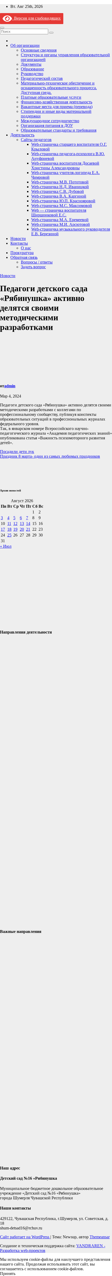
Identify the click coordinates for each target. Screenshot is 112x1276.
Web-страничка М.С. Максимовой (61, 205)
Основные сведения (39, 50)
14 (28, 523)
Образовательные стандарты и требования (58, 130)
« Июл (5, 546)
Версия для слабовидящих (36, 18)
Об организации (25, 45)
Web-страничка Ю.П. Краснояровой (63, 201)
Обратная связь (24, 257)
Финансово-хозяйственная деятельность (56, 102)
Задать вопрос (33, 267)
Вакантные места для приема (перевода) (56, 106)
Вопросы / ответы (37, 262)
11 (9, 523)
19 (15, 529)
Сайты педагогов (36, 139)
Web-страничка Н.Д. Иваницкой (60, 186)
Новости (18, 238)
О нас (26, 248)
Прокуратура (22, 252)
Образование (32, 69)
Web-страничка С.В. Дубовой (57, 191)
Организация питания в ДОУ (47, 125)
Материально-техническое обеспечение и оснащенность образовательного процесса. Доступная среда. (59, 88)
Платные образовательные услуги (51, 97)
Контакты (19, 243)
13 (22, 523)
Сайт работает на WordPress (25, 1237)
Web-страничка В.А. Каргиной (58, 196)
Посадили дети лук (17, 451)
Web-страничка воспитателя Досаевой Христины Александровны (65, 165)
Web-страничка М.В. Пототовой (60, 182)
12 (15, 523)
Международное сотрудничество (50, 121)
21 (28, 529)
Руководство (32, 73)
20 (22, 529)
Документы (31, 64)
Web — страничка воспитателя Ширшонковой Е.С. (58, 212)
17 (3, 529)
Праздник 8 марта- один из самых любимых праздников (50, 456)
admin (9, 386)
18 (9, 529)
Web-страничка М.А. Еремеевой (60, 219)
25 (9, 535)
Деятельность (22, 135)
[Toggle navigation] (2, 28)
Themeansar (100, 1237)
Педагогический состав (42, 78)
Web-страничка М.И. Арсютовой (60, 224)
